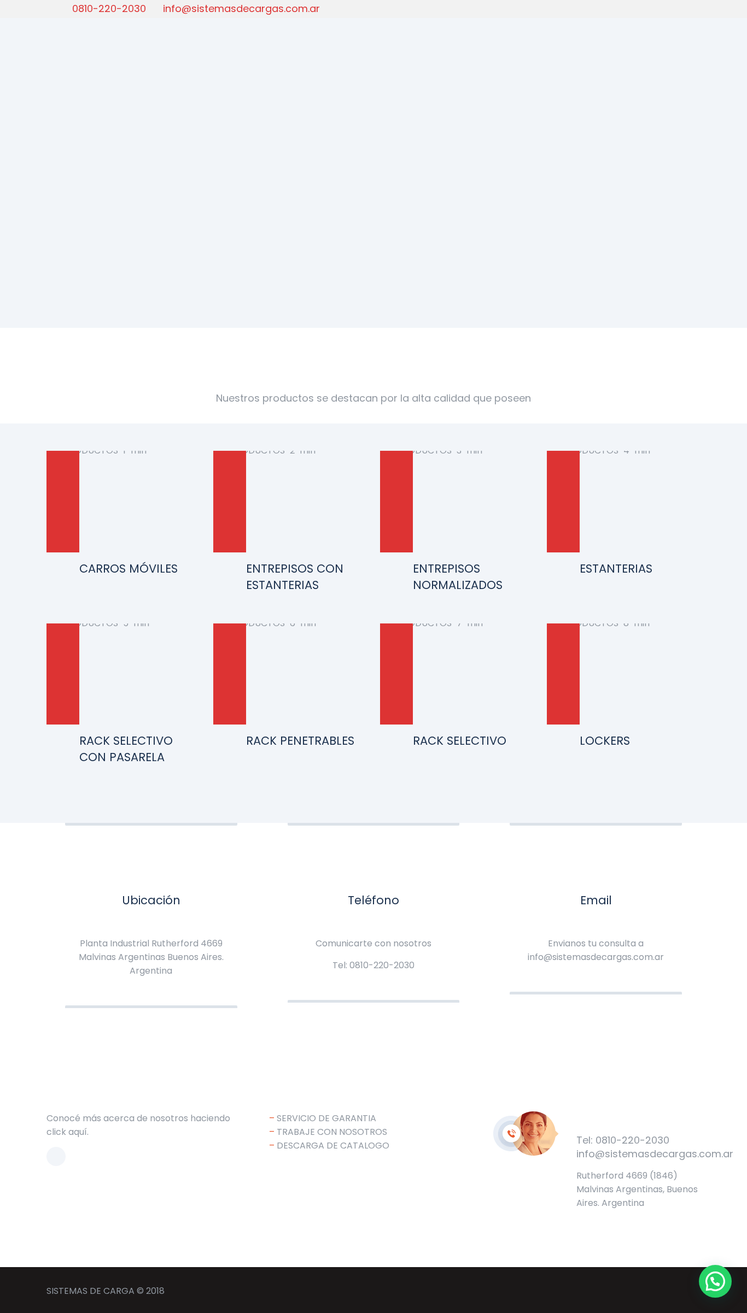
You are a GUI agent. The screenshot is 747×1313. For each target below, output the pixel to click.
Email (596, 900)
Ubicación (151, 900)
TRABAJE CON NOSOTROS (332, 1132)
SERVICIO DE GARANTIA (326, 1118)
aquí (77, 1132)
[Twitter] (684, 8)
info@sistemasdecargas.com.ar (241, 8)
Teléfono (373, 900)
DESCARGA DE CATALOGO (333, 1145)
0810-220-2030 (109, 8)
